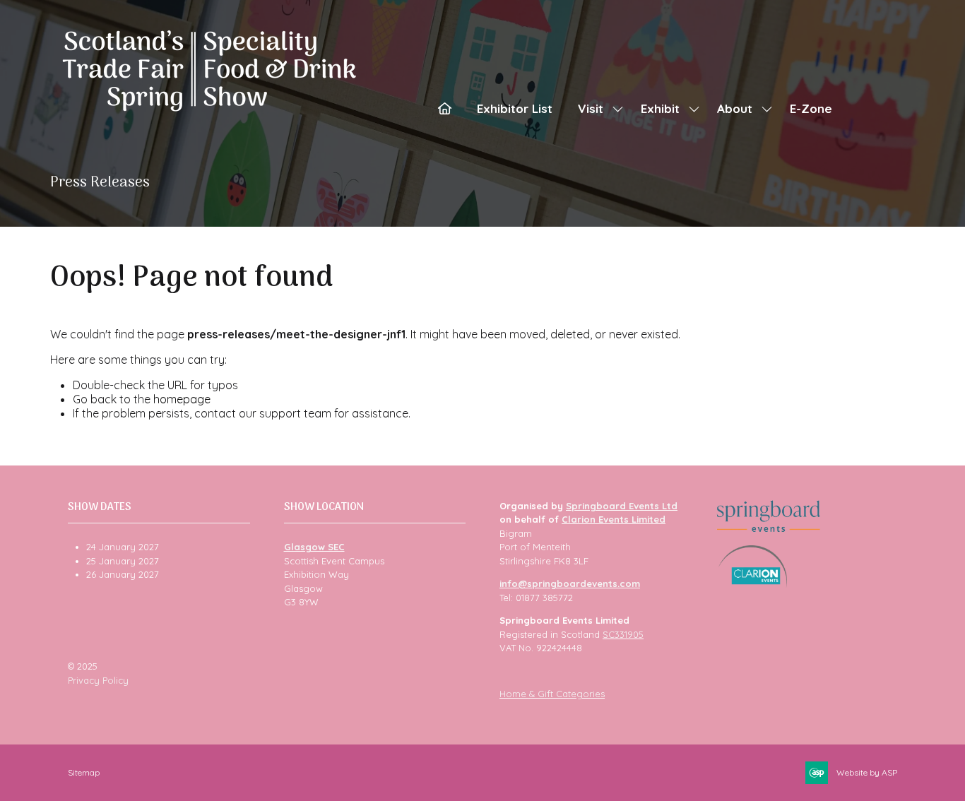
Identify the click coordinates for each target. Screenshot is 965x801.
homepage (182, 399)
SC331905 (623, 634)
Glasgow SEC (314, 546)
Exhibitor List (514, 108)
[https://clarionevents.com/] (752, 584)
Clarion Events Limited (613, 519)
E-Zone (811, 108)
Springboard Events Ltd (621, 505)
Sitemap (84, 772)
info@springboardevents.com (569, 583)
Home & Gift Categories (552, 693)
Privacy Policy (98, 680)
